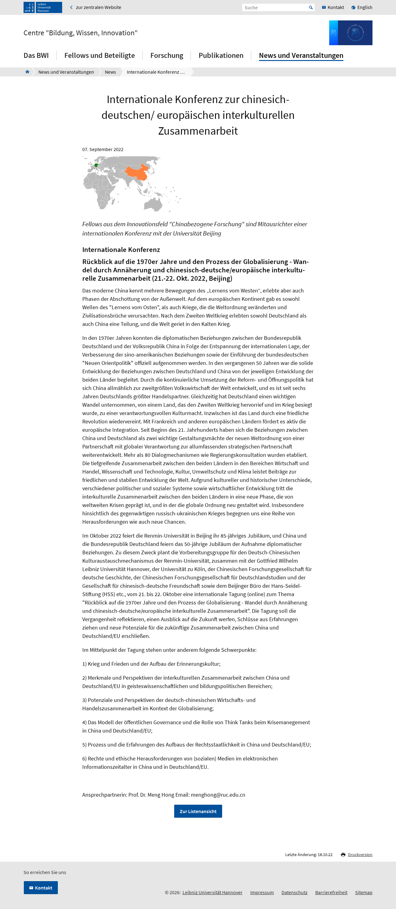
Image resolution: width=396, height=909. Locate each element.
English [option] (364, 7)
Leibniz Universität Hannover (213, 892)
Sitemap (363, 892)
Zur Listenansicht (198, 811)
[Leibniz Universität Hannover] (43, 7)
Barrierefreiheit (331, 892)
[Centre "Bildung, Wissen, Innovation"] (25, 71)
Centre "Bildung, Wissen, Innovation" (81, 33)
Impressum (262, 892)
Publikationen (221, 55)
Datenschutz (295, 892)
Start (311, 7)
